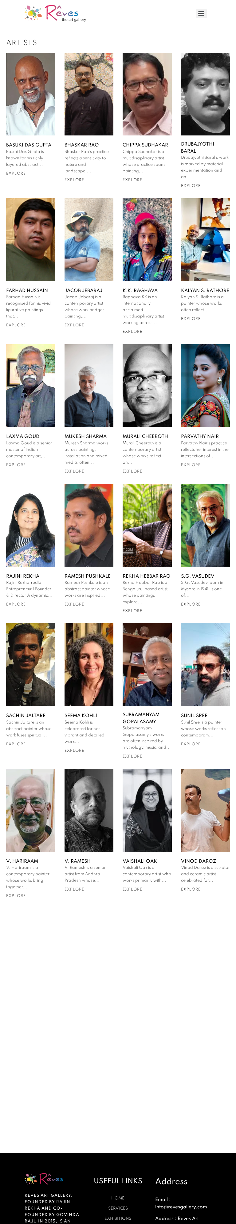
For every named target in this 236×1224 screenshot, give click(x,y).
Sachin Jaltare (25, 715)
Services (118, 1208)
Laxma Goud (22, 436)
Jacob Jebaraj (83, 290)
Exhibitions (117, 1218)
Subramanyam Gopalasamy (141, 718)
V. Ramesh (78, 861)
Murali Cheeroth (145, 436)
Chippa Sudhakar (145, 145)
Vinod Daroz (198, 861)
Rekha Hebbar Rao (147, 576)
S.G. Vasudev (197, 576)
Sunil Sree (194, 715)
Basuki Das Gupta (28, 145)
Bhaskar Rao (82, 145)
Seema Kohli (81, 715)
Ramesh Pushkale (88, 576)
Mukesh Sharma (86, 436)
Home (117, 1198)
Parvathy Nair (200, 436)
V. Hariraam (22, 861)
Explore (16, 174)
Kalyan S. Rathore (205, 290)
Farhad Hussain (27, 290)
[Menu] (201, 13)
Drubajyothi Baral (197, 147)
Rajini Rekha (22, 576)
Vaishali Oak (140, 861)
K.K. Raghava (140, 290)
